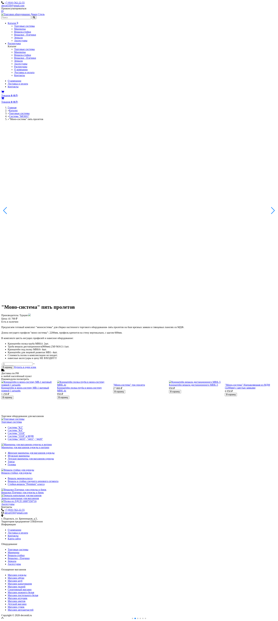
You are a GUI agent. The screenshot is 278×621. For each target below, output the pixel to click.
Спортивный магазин (20, 589)
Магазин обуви (16, 578)
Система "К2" (15, 427)
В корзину (7, 367)
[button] (5, 210)
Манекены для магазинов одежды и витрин (25, 447)
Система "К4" (15, 430)
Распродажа (14, 43)
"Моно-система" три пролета (129, 384)
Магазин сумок (16, 607)
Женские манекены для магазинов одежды (31, 452)
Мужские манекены (19, 455)
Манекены (20, 29)
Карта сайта (14, 538)
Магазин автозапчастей (20, 609)
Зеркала (18, 37)
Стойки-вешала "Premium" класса (26, 484)
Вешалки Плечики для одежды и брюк (22, 492)
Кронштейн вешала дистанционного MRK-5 (193, 384)
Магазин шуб (15, 580)
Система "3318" (16, 433)
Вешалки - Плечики (25, 34)
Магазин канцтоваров (20, 583)
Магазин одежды (17, 575)
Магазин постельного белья (23, 595)
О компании (21, 69)
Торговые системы (24, 26)
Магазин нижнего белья (21, 592)
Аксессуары (20, 40)
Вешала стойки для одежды (16, 472)
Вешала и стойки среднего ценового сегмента (33, 481)
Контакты (19, 75)
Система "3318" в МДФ (21, 436)
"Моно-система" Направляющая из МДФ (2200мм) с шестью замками (247, 386)
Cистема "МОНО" (19, 116)
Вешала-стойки (22, 31)
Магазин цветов (16, 601)
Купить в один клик (25, 367)
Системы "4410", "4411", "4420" (25, 439)
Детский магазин (17, 604)
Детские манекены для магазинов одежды (31, 458)
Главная (12, 107)
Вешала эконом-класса (20, 478)
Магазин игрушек (17, 598)
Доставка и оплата (24, 72)
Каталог (12, 23)
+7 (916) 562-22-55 (15, 2)
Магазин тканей (16, 586)
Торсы (11, 461)
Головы (12, 464)
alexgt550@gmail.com (12, 5)
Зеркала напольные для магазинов (20, 498)
